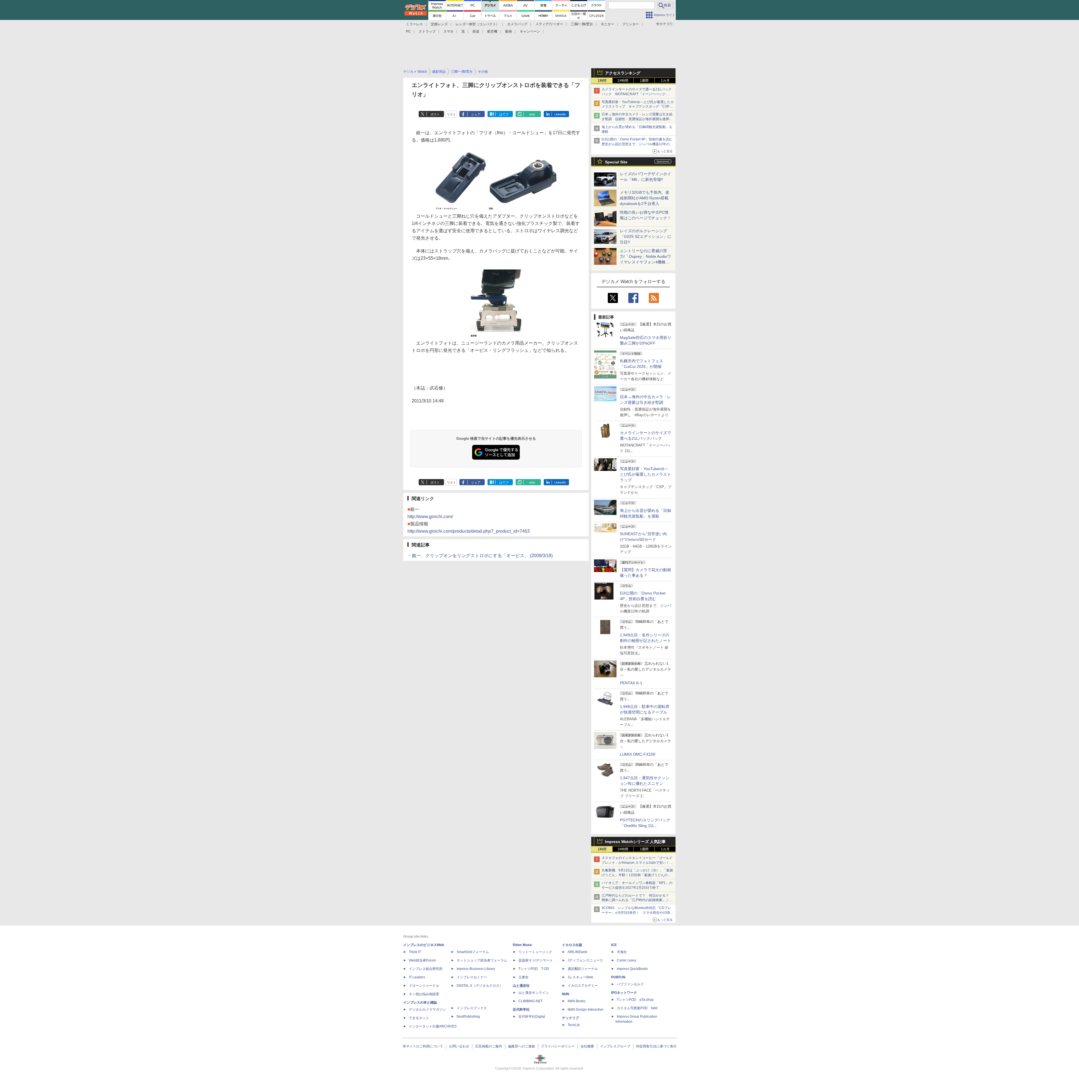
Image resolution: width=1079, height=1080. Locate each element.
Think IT (415, 952)
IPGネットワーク (624, 993)
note (532, 114)
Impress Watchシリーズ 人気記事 (635, 841)
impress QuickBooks (632, 969)
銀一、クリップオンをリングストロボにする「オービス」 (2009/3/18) (482, 555)
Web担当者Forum (422, 960)
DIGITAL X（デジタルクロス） (480, 986)
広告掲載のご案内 (488, 1046)
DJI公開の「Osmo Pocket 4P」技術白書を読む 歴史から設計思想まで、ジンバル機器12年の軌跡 (639, 144)
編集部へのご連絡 (521, 1046)
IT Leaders (417, 977)
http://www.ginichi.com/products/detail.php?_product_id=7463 (468, 531)
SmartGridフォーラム (473, 952)
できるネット (419, 1018)
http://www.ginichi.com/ (430, 516)
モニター (607, 24)
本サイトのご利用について (423, 1046)
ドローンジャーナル (424, 986)
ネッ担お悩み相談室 (424, 994)
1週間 (644, 81)
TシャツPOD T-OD (533, 969)
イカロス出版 (572, 945)
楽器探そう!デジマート (535, 960)
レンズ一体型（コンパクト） (477, 24)
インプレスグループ (615, 1046)
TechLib (574, 1025)
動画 (508, 31)
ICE (614, 945)
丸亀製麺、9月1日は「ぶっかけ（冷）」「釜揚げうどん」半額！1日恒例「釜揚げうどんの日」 (637, 875)
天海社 (622, 952)
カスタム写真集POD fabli (637, 1008)
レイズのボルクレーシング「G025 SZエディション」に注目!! (645, 236)
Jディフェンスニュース (585, 960)
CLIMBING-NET (530, 1001)
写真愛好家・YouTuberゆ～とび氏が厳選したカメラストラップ (645, 474)
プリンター (630, 24)
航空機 (492, 31)
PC (408, 31)
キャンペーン (530, 31)
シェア (475, 114)
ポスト (435, 114)
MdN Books (576, 1001)
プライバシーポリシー (558, 1046)
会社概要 (587, 1046)
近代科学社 (521, 1009)
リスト (451, 114)
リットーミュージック (535, 952)
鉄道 (476, 31)
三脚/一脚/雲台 (582, 24)
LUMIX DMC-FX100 (637, 754)
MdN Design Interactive (585, 1009)
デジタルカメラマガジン (427, 1009)
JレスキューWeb (580, 977)
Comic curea (626, 960)
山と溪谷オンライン (533, 993)
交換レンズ (439, 24)
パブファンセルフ (630, 984)
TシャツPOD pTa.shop (635, 1000)
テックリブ (570, 1018)
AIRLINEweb (577, 952)
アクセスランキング (622, 73)
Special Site (616, 162)
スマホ (448, 31)
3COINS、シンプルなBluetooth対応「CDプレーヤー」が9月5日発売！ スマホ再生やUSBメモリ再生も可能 (637, 912)
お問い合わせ (459, 1046)
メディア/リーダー (549, 24)
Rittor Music (522, 945)
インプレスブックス (472, 1008)
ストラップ (427, 31)
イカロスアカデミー (583, 986)
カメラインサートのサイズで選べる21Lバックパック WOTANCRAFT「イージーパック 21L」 (637, 94)
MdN (565, 994)
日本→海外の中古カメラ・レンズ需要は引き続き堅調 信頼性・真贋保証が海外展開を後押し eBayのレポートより (639, 119)
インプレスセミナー (472, 977)
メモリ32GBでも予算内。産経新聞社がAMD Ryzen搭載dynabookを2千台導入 (644, 198)
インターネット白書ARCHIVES (433, 1026)
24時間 (623, 81)
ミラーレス (414, 24)
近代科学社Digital (531, 1017)
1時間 (602, 81)
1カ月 (665, 81)
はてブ (504, 114)
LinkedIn (560, 114)
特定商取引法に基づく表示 (656, 1046)
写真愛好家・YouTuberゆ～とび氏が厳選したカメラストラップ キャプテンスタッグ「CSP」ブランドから (638, 106)
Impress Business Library (476, 969)
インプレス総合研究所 (426, 969)
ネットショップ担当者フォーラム (482, 960)
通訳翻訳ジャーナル (583, 969)
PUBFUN (618, 977)
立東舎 (523, 977)
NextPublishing (468, 1017)
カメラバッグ (517, 24)
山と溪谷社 (521, 986)
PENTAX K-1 (631, 683)
